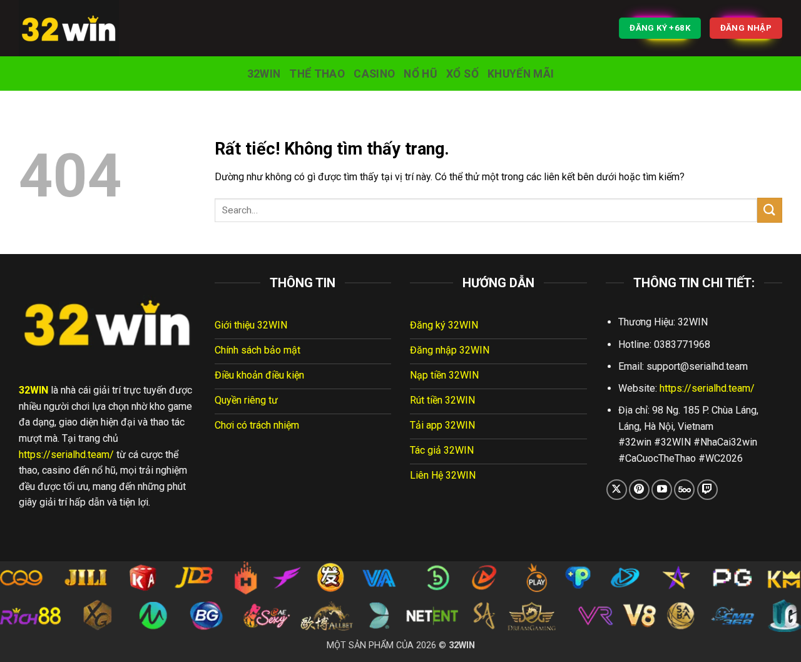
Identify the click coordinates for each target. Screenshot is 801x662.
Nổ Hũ (420, 74)
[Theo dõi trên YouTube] (661, 489)
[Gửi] (769, 210)
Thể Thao (317, 74)
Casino (374, 74)
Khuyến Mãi (520, 74)
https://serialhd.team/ (66, 455)
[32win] (81, 28)
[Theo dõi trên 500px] (684, 489)
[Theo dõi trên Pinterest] (639, 489)
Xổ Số (462, 74)
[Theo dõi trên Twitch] (707, 489)
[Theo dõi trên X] (616, 489)
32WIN (264, 74)
